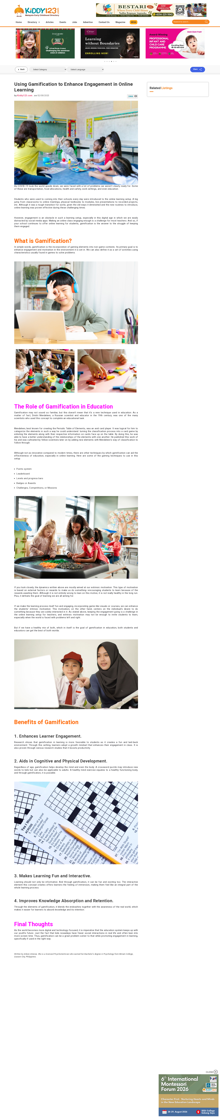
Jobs (74, 22)
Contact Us (104, 22)
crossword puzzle (107, 767)
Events (63, 22)
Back (22, 69)
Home (19, 22)
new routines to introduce (123, 204)
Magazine (120, 22)
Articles (50, 22)
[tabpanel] (45, 43)
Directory (32, 22)
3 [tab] (109, 61)
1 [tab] (104, 61)
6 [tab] (115, 61)
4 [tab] (111, 61)
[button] (133, 22)
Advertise (88, 22)
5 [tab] (113, 61)
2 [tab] (107, 61)
